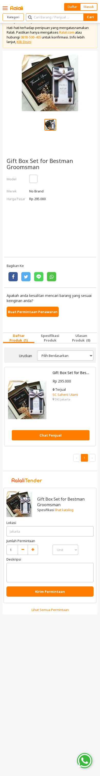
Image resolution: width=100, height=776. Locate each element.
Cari (90, 17)
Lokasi (11, 522)
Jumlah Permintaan (20, 541)
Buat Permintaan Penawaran (32, 311)
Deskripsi (13, 559)
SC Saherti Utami (65, 394)
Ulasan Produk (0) (81, 338)
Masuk (89, 6)
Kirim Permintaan (50, 591)
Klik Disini (24, 41)
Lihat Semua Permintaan (50, 609)
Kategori (13, 17)
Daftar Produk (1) (18, 338)
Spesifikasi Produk (50, 338)
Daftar (72, 6)
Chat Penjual (50, 435)
